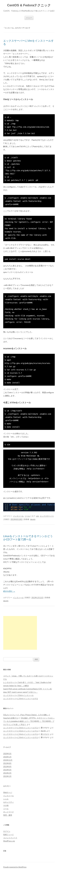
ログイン (6, 831)
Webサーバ (7, 792)
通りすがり (45, 734)
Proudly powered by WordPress (14, 867)
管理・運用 (7, 815)
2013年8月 (7, 763)
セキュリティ (8, 802)
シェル (5, 799)
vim (37, 516)
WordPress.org (9, 841)
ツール (27, 516)
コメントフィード (10, 838)
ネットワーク (8, 812)
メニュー (29, 17)
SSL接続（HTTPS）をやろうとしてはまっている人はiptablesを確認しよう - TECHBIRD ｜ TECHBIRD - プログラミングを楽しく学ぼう (28, 721)
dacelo (32, 519)
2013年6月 (7, 767)
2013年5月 (7, 770)
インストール (18, 516)
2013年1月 (7, 776)
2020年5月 (7, 754)
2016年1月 (7, 757)
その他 (5, 805)
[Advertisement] (20, 633)
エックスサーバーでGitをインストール (18, 695)
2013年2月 (7, 773)
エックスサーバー (47, 516)
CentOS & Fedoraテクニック (29, 5)
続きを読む (9, 591)
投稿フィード (8, 835)
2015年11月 (7, 760)
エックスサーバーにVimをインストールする (20, 699)
